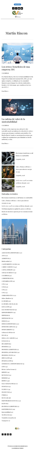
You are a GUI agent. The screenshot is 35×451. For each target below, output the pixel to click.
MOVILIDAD (5, 375)
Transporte (5, 420)
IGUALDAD (5, 341)
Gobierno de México (7, 332)
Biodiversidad (5, 261)
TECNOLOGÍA (6, 415)
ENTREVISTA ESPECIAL (8, 327)
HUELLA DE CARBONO (8, 338)
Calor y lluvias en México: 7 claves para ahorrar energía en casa (24, 169)
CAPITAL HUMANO (7, 270)
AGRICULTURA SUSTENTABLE (10, 253)
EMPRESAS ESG (6, 318)
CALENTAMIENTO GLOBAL (9, 264)
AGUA (3, 255)
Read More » (5, 91)
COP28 (4, 287)
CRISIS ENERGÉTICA (8, 295)
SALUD (4, 403)
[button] (17, 16)
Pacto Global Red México (9, 383)
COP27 (3, 284)
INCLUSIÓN (5, 344)
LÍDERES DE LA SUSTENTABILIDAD (12, 364)
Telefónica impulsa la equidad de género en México (16, 209)
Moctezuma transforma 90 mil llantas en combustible (17, 198)
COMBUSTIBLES (6, 278)
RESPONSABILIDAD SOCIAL (10, 401)
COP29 (4, 290)
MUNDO (4, 381)
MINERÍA (4, 372)
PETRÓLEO (5, 386)
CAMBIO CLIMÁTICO (8, 267)
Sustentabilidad (6, 412)
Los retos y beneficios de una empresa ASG (16, 68)
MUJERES (4, 378)
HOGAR (4, 335)
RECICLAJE (5, 398)
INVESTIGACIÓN (6, 361)
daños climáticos (6, 298)
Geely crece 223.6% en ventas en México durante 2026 (17, 206)
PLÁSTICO (5, 389)
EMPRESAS (5, 315)
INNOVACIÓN (6, 358)
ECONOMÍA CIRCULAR (8, 304)
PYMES (4, 395)
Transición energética (8, 418)
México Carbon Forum (8, 369)
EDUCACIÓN (5, 307)
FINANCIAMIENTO (7, 329)
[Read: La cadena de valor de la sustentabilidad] (17, 107)
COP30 (4, 292)
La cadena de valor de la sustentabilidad (13, 120)
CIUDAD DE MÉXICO (8, 273)
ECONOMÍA (5, 301)
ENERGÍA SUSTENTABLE (9, 324)
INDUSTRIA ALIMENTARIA (9, 349)
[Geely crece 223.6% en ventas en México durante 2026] (8, 185)
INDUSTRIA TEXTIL (7, 355)
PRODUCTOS (5, 392)
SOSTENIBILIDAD (7, 409)
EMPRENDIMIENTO (7, 312)
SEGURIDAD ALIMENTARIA (9, 406)
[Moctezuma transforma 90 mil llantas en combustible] (8, 158)
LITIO (3, 366)
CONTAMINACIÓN (7, 281)
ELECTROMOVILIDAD (8, 310)
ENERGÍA (4, 321)
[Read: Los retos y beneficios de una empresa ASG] (17, 53)
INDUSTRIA (5, 346)
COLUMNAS (5, 73)
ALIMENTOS (5, 258)
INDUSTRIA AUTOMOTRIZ (9, 352)
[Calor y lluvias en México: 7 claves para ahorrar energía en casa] (8, 172)
